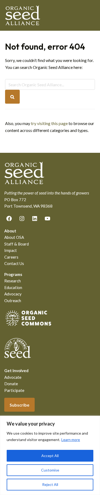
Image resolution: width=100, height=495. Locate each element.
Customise (50, 470)
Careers (11, 257)
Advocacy (13, 293)
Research (12, 280)
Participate (14, 390)
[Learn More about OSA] (28, 327)
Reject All (50, 484)
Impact (10, 250)
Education (13, 287)
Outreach (12, 300)
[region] (50, 455)
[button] (91, 15)
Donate (11, 383)
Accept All (50, 455)
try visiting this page (49, 123)
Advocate (12, 377)
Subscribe (19, 404)
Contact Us (14, 263)
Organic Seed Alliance (22, 15)
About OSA (14, 237)
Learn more (70, 439)
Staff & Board (16, 243)
